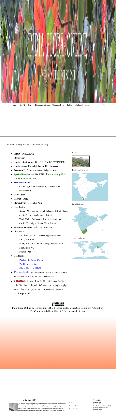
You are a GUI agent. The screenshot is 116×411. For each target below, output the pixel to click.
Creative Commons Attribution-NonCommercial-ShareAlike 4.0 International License (67, 309)
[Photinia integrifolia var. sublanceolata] (81, 166)
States (30, 105)
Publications (72, 403)
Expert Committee (73, 408)
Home (14, 105)
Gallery (69, 105)
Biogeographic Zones (42, 105)
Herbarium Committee (74, 405)
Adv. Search (79, 105)
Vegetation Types (58, 105)
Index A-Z (22, 105)
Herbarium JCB (43, 307)
